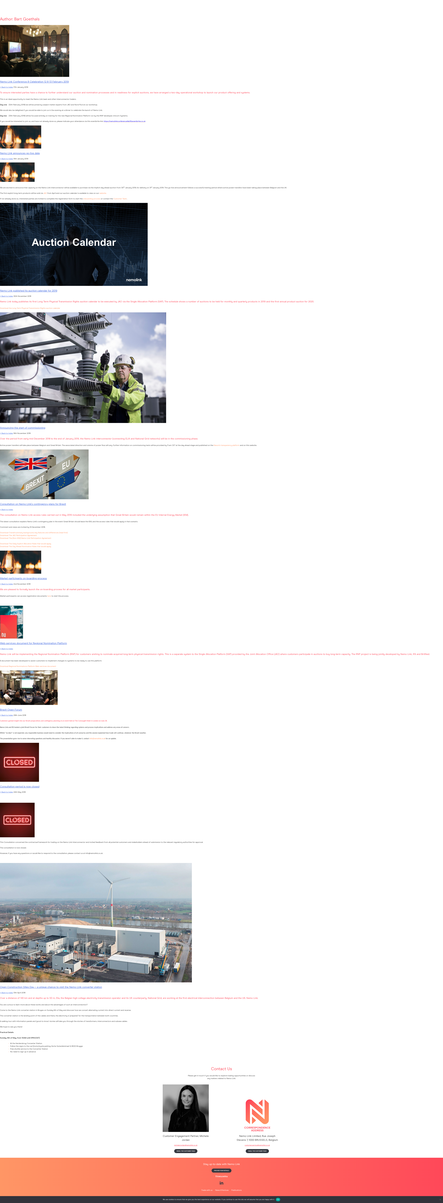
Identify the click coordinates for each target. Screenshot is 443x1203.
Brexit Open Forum (11, 709)
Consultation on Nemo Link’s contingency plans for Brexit (33, 504)
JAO (45, 193)
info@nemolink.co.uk (97, 739)
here (49, 596)
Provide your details (221, 1170)
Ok (278, 1199)
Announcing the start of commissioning (22, 428)
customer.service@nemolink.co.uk (257, 1145)
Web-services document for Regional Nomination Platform (33, 643)
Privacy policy (222, 1176)
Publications (278, 4)
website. (102, 193)
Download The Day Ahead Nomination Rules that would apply (25, 546)
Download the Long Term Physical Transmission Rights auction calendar (30, 308)
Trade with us (238, 4)
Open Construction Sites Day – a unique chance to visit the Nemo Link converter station (51, 987)
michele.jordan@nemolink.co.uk (185, 1145)
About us (226, 4)
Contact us (295, 4)
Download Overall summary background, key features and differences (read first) (34, 533)
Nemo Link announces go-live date (20, 153)
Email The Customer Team (186, 1151)
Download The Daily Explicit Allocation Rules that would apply (25, 544)
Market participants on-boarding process (23, 578)
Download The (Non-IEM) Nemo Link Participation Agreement (25, 538)
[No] (440, 1199)
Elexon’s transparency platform (227, 445)
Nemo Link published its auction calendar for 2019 (28, 290)
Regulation (250, 4)
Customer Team (120, 199)
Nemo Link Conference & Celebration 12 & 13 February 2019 (34, 81)
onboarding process (91, 199)
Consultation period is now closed (19, 786)
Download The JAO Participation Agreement (18, 535)
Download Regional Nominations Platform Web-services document (28, 666)
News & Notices (264, 4)
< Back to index (6, 87)
